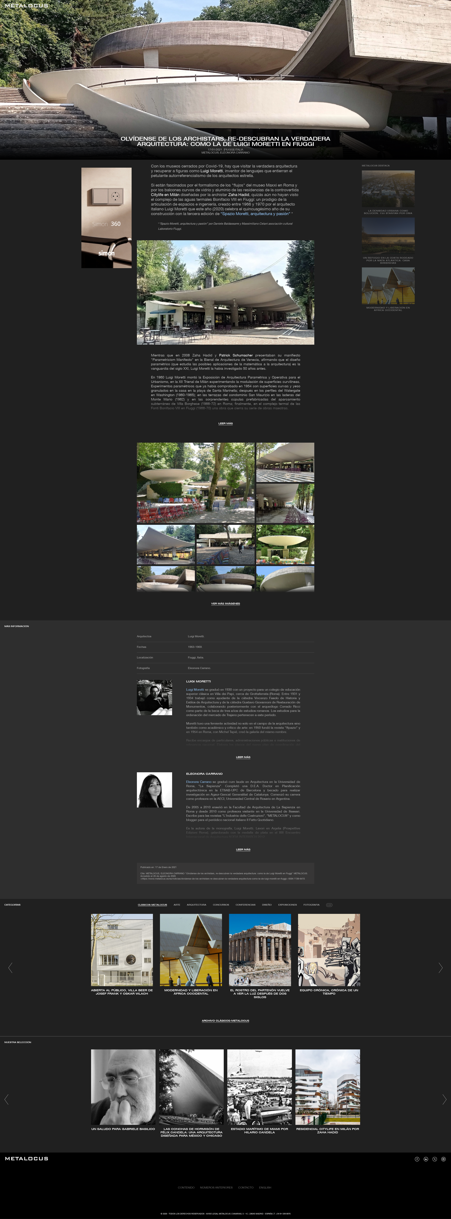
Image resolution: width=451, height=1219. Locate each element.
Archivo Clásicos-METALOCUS (225, 1021)
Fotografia (312, 905)
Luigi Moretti (211, 171)
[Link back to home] (26, 6)
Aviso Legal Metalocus (218, 1214)
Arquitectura (196, 905)
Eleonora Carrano (204, 774)
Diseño (267, 905)
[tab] (152, 905)
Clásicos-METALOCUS (152, 905)
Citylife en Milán (165, 195)
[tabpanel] (225, 968)
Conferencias (245, 905)
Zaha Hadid (238, 195)
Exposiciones (287, 905)
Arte (177, 905)
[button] (10, 968)
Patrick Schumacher (236, 355)
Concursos (221, 905)
